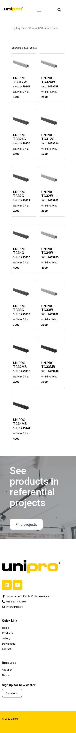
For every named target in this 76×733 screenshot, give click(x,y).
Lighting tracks (19, 28)
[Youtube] (17, 585)
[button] (38, 9)
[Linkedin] (7, 585)
